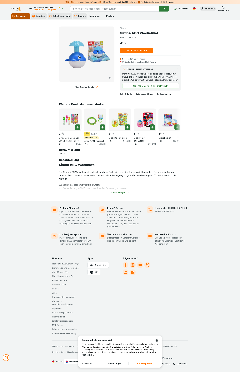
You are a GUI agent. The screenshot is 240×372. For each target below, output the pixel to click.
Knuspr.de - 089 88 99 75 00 (171, 208)
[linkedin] (125, 272)
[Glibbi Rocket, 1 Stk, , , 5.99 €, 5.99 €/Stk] (169, 120)
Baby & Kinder (126, 94)
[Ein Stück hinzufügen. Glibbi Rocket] (177, 127)
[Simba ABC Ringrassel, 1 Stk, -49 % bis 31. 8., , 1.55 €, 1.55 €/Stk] (95, 120)
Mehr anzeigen (170, 80)
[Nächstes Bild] (175, 118)
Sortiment (21, 16)
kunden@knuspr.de (70, 234)
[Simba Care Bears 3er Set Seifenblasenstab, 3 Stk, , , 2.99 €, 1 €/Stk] (70, 120)
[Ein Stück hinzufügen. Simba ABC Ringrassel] (102, 127)
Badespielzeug (164, 94)
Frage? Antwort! (116, 208)
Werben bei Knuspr (165, 234)
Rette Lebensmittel (62, 16)
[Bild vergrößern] (110, 78)
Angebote (41, 16)
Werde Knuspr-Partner (119, 234)
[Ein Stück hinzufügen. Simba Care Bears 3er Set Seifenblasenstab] (77, 127)
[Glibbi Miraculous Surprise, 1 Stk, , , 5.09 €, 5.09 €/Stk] (145, 120)
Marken (110, 16)
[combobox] (114, 9)
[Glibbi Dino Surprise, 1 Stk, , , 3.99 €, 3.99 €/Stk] (120, 120)
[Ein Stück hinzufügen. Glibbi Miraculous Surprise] (152, 127)
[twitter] (147, 265)
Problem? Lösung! (69, 208)
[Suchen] (164, 9)
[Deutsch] (195, 9)
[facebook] (125, 265)
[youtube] (140, 265)
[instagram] (133, 265)
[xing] (133, 272)
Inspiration (94, 16)
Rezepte (82, 16)
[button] (208, 9)
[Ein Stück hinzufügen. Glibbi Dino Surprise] (127, 127)
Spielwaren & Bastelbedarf (145, 94)
